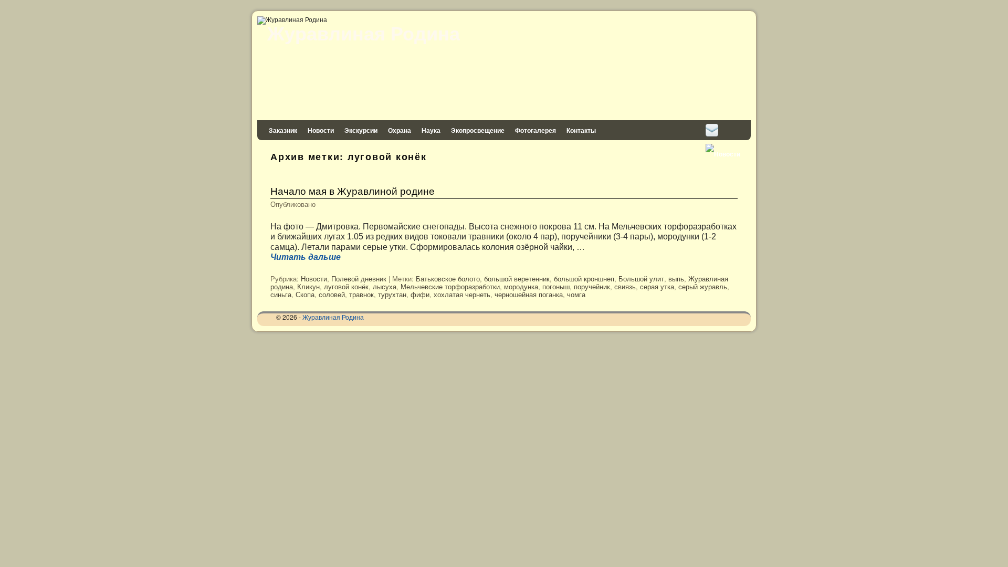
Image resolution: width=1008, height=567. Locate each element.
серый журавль (702, 286)
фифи (420, 294)
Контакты (581, 130)
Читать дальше (305, 257)
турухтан (392, 294)
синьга (280, 294)
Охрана (399, 130)
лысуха (384, 286)
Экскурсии (360, 130)
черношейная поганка (529, 294)
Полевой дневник (358, 279)
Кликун (308, 286)
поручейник (592, 286)
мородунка (521, 286)
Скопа (305, 294)
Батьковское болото (448, 279)
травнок (361, 294)
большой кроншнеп (584, 279)
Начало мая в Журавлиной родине (352, 190)
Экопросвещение (478, 130)
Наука (431, 130)
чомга (576, 294)
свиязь (625, 286)
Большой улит (641, 279)
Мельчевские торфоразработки (450, 286)
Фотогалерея (535, 130)
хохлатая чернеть (462, 294)
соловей (332, 294)
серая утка (657, 286)
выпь (676, 279)
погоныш (556, 286)
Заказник (283, 130)
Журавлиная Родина (363, 32)
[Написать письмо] (712, 130)
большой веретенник (517, 279)
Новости (321, 130)
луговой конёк (346, 286)
